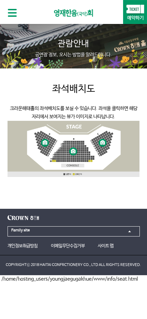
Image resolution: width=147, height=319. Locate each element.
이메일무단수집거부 (68, 245)
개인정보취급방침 (23, 245)
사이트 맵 (105, 245)
